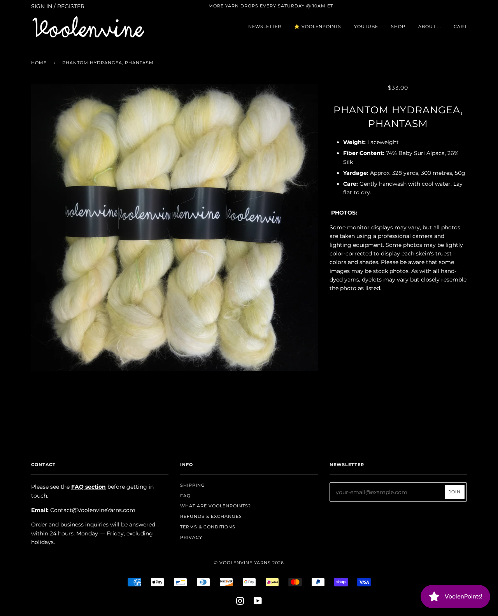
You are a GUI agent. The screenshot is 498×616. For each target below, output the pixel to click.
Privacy (191, 537)
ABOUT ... (429, 26)
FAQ (185, 495)
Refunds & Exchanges (211, 516)
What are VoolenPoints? (215, 506)
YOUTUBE (366, 26)
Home (39, 62)
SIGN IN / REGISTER (57, 6)
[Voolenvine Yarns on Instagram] (240, 602)
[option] (174, 227)
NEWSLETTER (264, 26)
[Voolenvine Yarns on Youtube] (258, 602)
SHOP (398, 26)
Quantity (398, 304)
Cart (460, 26)
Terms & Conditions (207, 527)
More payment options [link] (398, 387)
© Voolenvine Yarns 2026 (249, 562)
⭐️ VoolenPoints (317, 26)
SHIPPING (192, 485)
